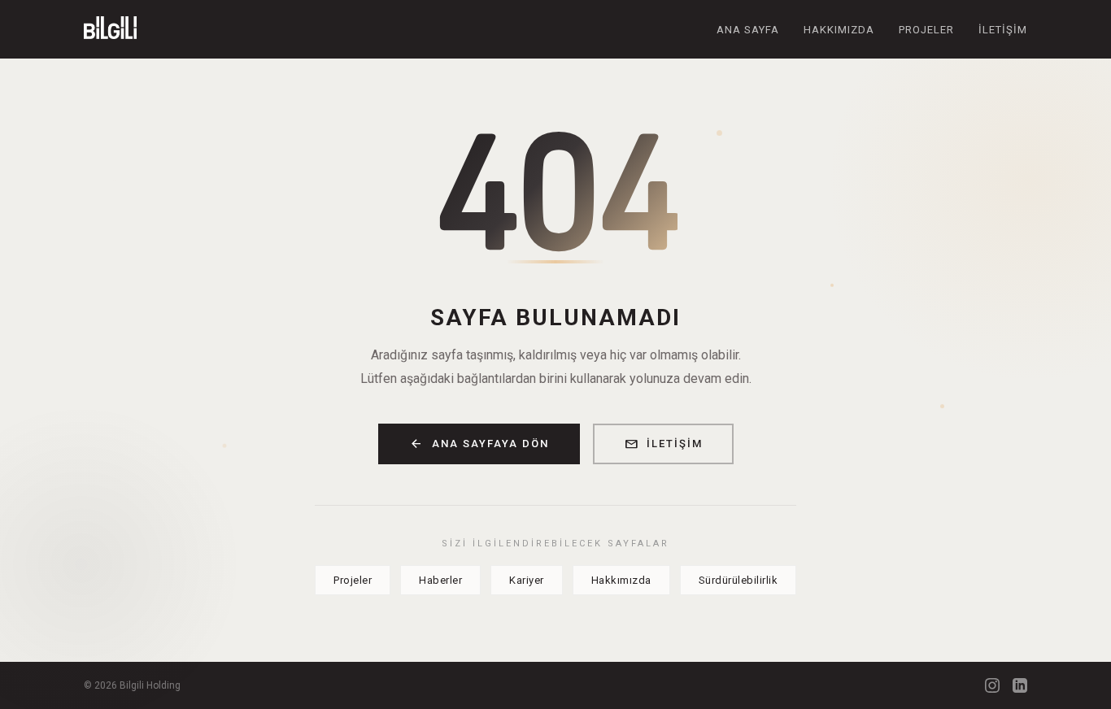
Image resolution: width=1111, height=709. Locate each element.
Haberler (440, 580)
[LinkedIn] (1020, 685)
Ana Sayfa (748, 30)
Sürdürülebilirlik (738, 580)
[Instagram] (992, 685)
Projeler (926, 30)
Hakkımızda (839, 30)
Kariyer (526, 580)
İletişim (1002, 30)
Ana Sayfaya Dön (479, 444)
